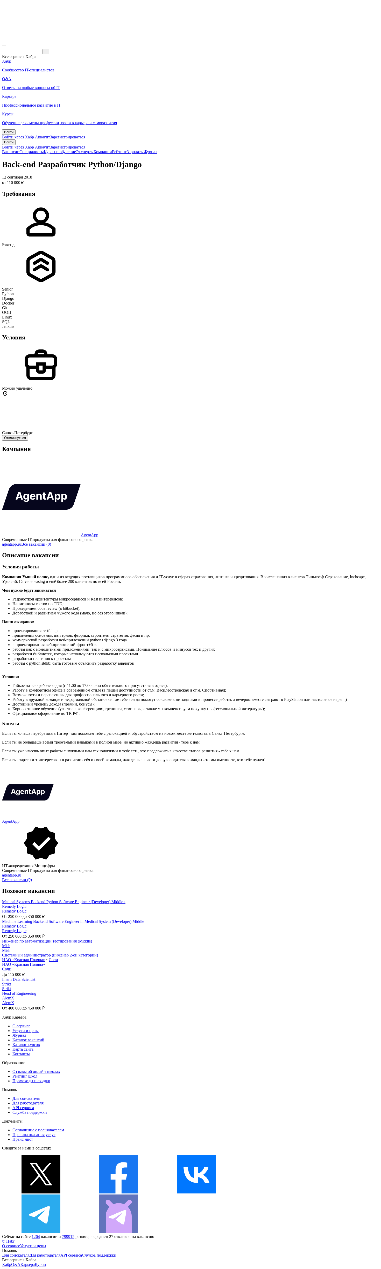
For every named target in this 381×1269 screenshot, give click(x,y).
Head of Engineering (19, 993)
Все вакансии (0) (36, 544)
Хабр (6, 1264)
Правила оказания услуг (33, 1134)
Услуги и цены (25, 1030)
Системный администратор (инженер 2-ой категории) (50, 955)
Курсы (40, 1264)
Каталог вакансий (28, 1040)
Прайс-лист (22, 1139)
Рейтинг (119, 152)
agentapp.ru (11, 544)
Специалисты (31, 152)
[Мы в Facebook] (119, 1192)
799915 (68, 1236)
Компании (103, 152)
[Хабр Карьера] (22, 51)
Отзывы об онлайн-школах (36, 1071)
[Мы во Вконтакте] (196, 1192)
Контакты (21, 1054)
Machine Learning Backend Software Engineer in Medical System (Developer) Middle (73, 921)
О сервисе (21, 1026)
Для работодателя (28, 1103)
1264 (36, 1236)
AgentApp (89, 535)
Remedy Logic (14, 906)
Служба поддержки (29, 1112)
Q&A (15, 1264)
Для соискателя (26, 1098)
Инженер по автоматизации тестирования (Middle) (47, 941)
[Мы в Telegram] (41, 1232)
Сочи (53, 960)
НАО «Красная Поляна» (23, 960)
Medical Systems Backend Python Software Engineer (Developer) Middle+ (63, 902)
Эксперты (85, 152)
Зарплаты (135, 152)
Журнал (150, 152)
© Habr (8, 1241)
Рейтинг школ (24, 1076)
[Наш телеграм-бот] (119, 1232)
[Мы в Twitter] (41, 1192)
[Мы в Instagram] (274, 1192)
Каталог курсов (26, 1044)
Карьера (27, 1264)
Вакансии (10, 152)
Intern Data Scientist (18, 979)
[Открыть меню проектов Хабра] (4, 45)
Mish (6, 946)
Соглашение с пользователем (38, 1130)
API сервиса (23, 1107)
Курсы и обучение (60, 152)
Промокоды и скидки (31, 1081)
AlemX (8, 998)
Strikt (6, 984)
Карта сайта (22, 1049)
